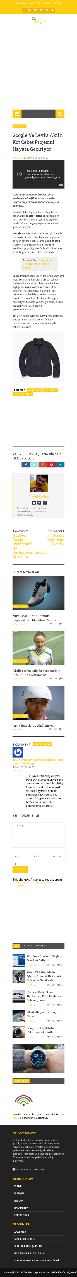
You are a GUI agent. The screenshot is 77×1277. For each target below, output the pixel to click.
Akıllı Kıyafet (19, 126)
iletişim (16, 1118)
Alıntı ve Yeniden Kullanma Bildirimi (36, 1260)
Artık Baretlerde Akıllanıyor (33, 725)
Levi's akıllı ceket (22, 394)
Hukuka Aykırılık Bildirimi (29, 1253)
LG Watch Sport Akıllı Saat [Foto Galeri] (39, 1060)
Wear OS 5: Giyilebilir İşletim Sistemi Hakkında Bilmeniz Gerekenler (44, 976)
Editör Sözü (21, 1215)
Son (17, 945)
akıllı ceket (34, 390)
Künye (47, 3)
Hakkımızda (34, 3)
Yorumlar (41, 945)
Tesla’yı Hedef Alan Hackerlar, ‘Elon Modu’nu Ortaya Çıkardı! (44, 996)
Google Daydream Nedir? (55, 539)
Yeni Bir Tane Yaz (42, 744)
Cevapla (17, 770)
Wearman (17, 729)
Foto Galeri (38, 1054)
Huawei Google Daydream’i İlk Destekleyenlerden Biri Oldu (29, 546)
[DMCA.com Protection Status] (29, 1169)
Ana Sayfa (20, 3)
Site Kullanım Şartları (28, 1246)
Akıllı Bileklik (58, 1272)
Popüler (27, 945)
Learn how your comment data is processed (34, 884)
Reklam (18, 1200)
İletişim (57, 3)
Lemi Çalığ (18, 157)
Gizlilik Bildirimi (24, 1239)
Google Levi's (49, 390)
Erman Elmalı (19, 624)
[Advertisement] (38, 68)
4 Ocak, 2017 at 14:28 (23, 767)
